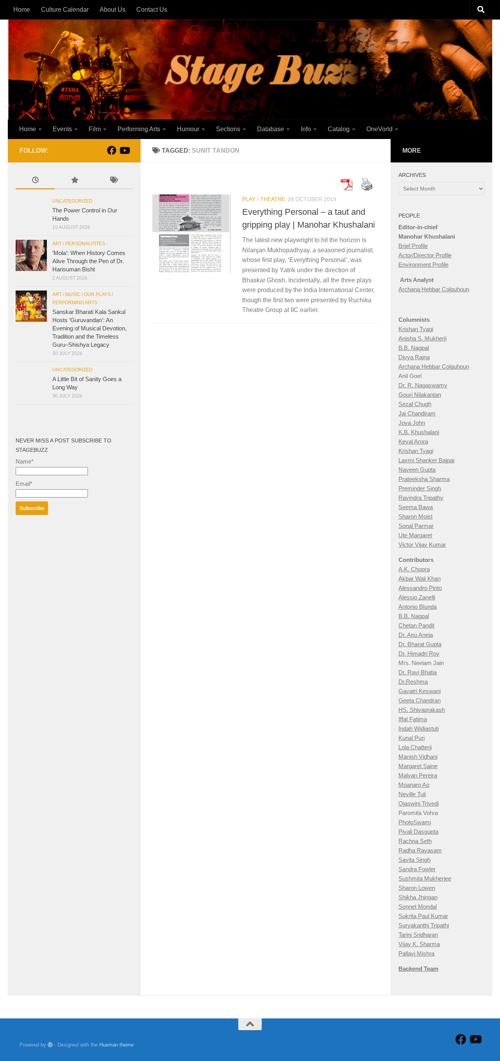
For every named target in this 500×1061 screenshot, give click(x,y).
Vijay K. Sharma (419, 944)
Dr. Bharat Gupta (419, 644)
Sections (228, 129)
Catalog (339, 129)
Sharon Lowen (416, 887)
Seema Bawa (415, 507)
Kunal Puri (411, 738)
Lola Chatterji (415, 747)
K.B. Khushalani (418, 432)
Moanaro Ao (413, 784)
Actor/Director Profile (425, 255)
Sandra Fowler (417, 869)
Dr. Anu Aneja (415, 634)
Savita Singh (414, 859)
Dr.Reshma (413, 681)
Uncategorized (72, 201)
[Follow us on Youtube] (124, 150)
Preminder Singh (419, 488)
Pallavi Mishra (416, 953)
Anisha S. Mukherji (422, 338)
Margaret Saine (418, 766)
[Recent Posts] (35, 181)
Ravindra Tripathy (420, 497)
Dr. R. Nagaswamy (422, 385)
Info (306, 129)
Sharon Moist (415, 516)
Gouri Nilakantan (419, 394)
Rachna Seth (415, 841)
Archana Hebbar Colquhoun (433, 289)
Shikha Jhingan (418, 897)
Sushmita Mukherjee (424, 878)
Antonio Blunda (417, 606)
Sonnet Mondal (417, 906)
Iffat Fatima (412, 719)
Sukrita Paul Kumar (423, 916)
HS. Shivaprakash (421, 709)
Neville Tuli (412, 794)
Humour (188, 129)
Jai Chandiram (417, 413)
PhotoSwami (414, 822)
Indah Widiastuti (418, 728)
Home (21, 9)
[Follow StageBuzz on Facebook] (111, 150)
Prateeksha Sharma (424, 479)
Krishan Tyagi (415, 329)
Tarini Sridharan (418, 934)
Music (72, 294)
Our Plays (97, 294)
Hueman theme (116, 1045)
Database (270, 129)
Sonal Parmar (416, 525)
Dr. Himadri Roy (418, 653)
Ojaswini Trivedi (418, 803)
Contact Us (151, 9)
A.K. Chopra (414, 569)
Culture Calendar (65, 9)
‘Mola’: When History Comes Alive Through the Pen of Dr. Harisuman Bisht (88, 261)
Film (95, 129)
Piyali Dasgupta (418, 831)
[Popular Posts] (74, 181)
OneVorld (379, 129)
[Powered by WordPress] (50, 1044)
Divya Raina (414, 357)
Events (62, 129)
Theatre (272, 199)
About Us (112, 9)
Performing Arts (139, 129)
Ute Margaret (415, 535)
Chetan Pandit (416, 625)
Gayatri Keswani (419, 691)
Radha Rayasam (420, 850)
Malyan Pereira (417, 775)
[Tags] (113, 181)
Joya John (411, 422)
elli (432, 597)
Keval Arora (413, 441)
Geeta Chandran (419, 700)
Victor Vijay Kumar (422, 544)
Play (248, 199)
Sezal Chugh (414, 404)
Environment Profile (423, 264)
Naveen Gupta (417, 469)
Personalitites (85, 243)
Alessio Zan (413, 597)
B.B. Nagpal (413, 347)
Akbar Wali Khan (419, 578)
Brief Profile (413, 246)
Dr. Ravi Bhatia (417, 672)
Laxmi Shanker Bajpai (426, 460)
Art (57, 243)
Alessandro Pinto (420, 588)
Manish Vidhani (418, 756)
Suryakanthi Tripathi (423, 925)
